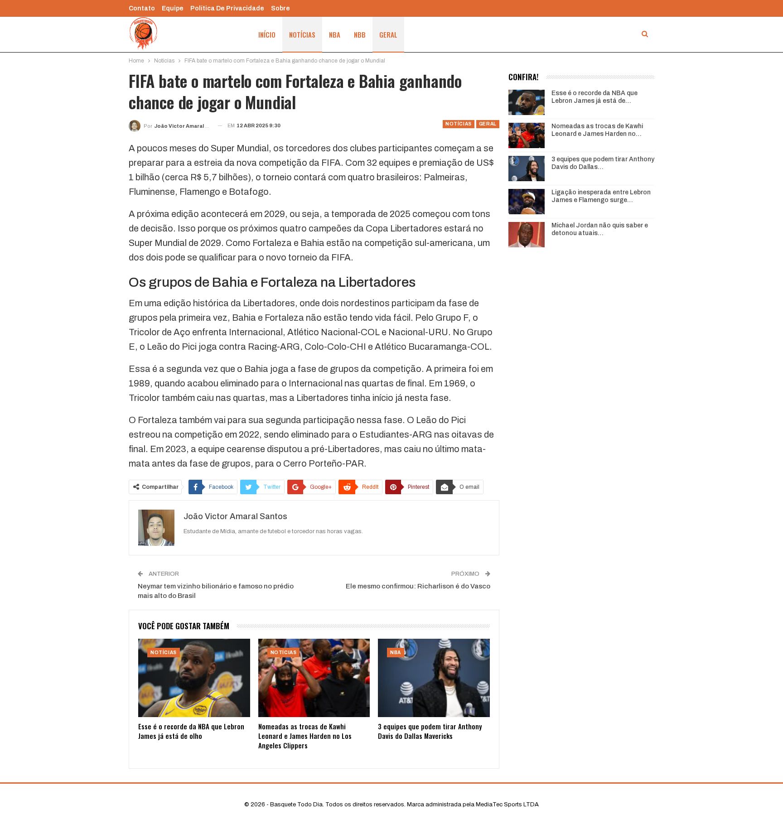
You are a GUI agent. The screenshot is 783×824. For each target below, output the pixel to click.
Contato (142, 8)
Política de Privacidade (227, 8)
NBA (334, 34)
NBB (360, 34)
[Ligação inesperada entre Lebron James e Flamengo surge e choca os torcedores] (526, 201)
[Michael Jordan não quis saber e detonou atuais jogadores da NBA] (526, 234)
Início (267, 34)
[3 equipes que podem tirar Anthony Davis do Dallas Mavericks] (434, 678)
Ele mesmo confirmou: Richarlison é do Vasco (418, 586)
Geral (388, 34)
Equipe (173, 8)
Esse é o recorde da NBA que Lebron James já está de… (594, 97)
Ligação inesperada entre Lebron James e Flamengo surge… (601, 196)
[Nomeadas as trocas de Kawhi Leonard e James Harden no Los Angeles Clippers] (314, 678)
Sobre (280, 8)
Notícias (302, 34)
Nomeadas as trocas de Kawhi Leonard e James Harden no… (597, 130)
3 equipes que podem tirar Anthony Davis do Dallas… (602, 163)
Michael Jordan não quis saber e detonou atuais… (599, 229)
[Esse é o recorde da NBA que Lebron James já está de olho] (194, 678)
